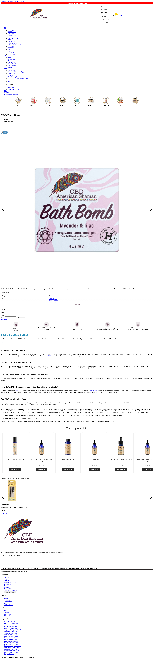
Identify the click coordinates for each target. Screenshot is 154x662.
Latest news (7, 584)
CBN (9, 51)
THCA (10, 40)
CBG (9, 49)
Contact (6, 92)
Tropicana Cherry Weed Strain (12, 630)
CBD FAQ (7, 69)
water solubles (93, 390)
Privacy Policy (8, 589)
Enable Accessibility (10, 592)
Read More (77, 304)
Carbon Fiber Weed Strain (11, 625)
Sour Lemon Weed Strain (11, 626)
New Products (12, 53)
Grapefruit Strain (9, 654)
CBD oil (50, 356)
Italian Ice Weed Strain (10, 639)
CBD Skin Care (12, 43)
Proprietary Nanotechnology (16, 72)
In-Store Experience (13, 59)
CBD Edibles (11, 41)
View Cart (104, 12)
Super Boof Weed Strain (11, 642)
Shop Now (15, 469)
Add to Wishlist (5, 319)
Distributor (11, 84)
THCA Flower (8, 605)
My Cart (6, 611)
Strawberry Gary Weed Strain (12, 646)
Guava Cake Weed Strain (11, 631)
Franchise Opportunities (11, 94)
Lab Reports (11, 62)
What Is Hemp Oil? (13, 77)
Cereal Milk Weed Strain (11, 634)
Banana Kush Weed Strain (11, 644)
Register (107, 19)
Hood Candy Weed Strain (11, 623)
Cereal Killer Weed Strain (11, 647)
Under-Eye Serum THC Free (15, 459)
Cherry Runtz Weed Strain (11, 652)
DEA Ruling (11, 73)
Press (9, 61)
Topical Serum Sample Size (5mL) (121, 459)
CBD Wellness (12, 48)
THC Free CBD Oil (13, 38)
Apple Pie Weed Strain (10, 649)
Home (6, 27)
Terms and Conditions (10, 590)
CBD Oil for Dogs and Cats (16, 44)
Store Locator (122, 15)
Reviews (6, 603)
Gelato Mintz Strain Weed (11, 650)
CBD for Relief (12, 46)
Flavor (2, 315)
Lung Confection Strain (11, 641)
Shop (5, 28)
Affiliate (10, 81)
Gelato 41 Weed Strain (10, 633)
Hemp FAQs (11, 75)
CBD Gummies (12, 33)
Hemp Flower (12, 36)
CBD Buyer (11, 70)
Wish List (7, 616)
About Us (10, 57)
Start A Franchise (12, 64)
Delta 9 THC (11, 54)
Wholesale (11, 87)
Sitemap (10, 67)
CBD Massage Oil (68, 459)
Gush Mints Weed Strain (11, 636)
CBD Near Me (8, 581)
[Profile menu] (105, 14)
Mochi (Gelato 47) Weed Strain (13, 622)
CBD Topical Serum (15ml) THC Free (41, 460)
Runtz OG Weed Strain (10, 628)
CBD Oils (11, 30)
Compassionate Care (13, 89)
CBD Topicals (12, 32)
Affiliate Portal (8, 601)
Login (106, 22)
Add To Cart (21, 317)
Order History (8, 614)
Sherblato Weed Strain (10, 638)
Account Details (8, 612)
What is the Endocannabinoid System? (18, 78)
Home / (6, 119)
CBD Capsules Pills (13, 35)
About (6, 56)
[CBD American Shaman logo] (24, 549)
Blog (5, 91)
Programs (7, 80)
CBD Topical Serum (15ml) (94, 459)
